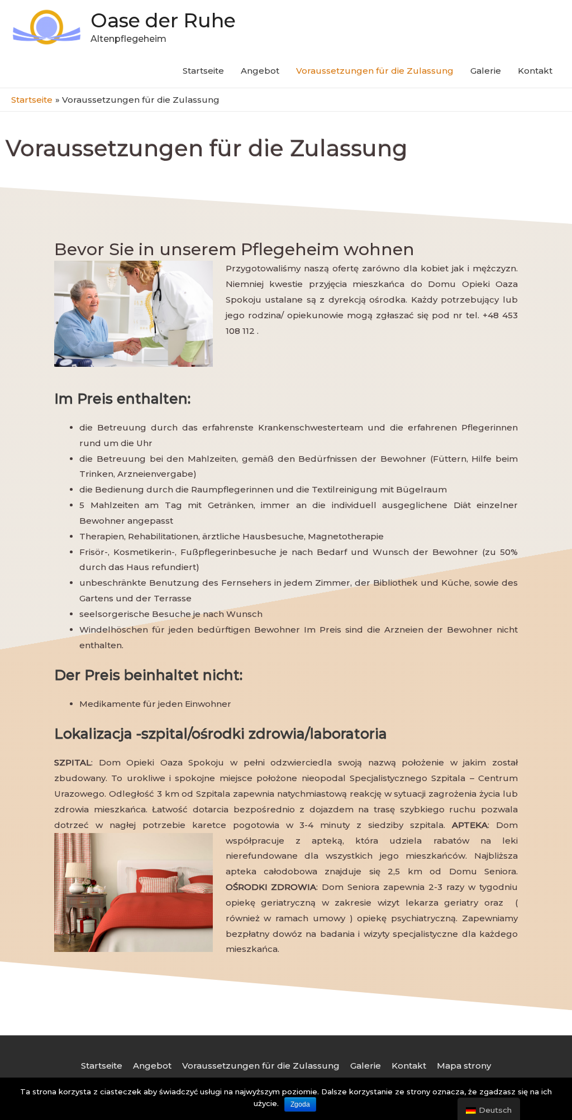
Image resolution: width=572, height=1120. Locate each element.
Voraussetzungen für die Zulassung (375, 70)
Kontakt (535, 70)
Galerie (485, 70)
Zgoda (300, 1104)
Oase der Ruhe (163, 20)
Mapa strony (464, 1065)
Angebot (260, 70)
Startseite (203, 70)
